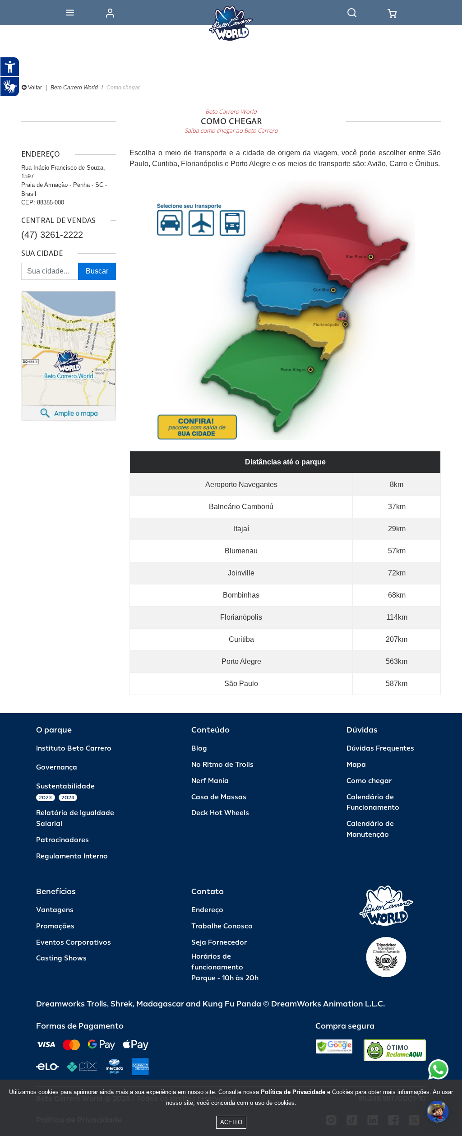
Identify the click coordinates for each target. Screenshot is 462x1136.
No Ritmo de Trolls (222, 764)
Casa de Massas (218, 797)
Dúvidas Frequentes (380, 748)
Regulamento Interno (72, 856)
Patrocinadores (62, 840)
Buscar (97, 271)
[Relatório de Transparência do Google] (334, 1050)
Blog (199, 748)
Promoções (55, 926)
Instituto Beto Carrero (73, 748)
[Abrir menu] (70, 13)
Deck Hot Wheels (220, 813)
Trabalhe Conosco (222, 926)
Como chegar (369, 781)
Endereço (207, 910)
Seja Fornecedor (219, 942)
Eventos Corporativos (73, 942)
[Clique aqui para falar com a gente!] (438, 1069)
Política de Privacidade (293, 1092)
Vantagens (55, 910)
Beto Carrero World (74, 87)
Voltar (34, 87)
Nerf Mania (210, 781)
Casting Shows (61, 958)
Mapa (356, 764)
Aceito (231, 1122)
